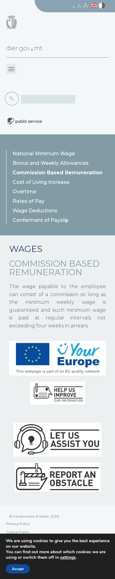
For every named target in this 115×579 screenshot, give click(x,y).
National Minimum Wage (44, 153)
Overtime (24, 192)
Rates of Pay (28, 201)
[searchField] (48, 99)
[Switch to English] (95, 5)
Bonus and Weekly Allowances (51, 163)
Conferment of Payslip (41, 220)
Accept (18, 568)
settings (68, 557)
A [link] (73, 6)
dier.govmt (24, 48)
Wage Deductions (35, 211)
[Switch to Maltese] (102, 5)
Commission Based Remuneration (57, 173)
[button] (11, 69)
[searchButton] (13, 98)
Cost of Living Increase (41, 182)
